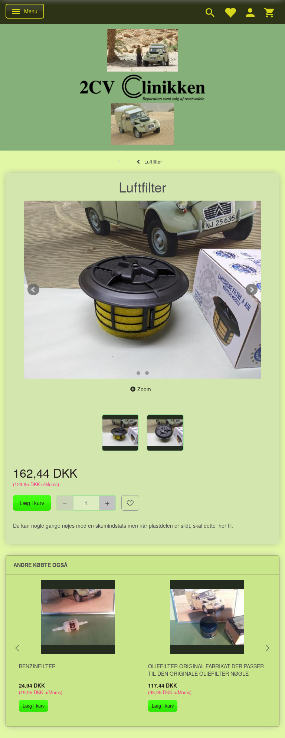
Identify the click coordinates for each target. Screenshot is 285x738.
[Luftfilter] (142, 290)
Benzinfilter (37, 666)
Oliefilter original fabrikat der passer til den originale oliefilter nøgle (206, 669)
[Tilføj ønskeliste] (130, 503)
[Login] (250, 12)
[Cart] (269, 12)
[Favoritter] (230, 12)
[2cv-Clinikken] (142, 86)
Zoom (144, 389)
